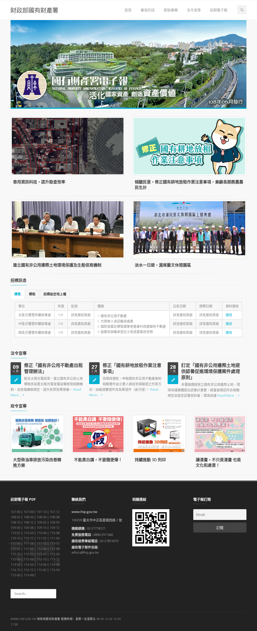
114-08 (54, 564)
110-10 (15, 538)
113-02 (41, 554)
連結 (229, 314)
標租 (32, 294)
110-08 (54, 533)
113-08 (28, 559)
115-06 (15, 575)
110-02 (15, 533)
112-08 (54, 548)
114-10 (15, 569)
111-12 (54, 543)
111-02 (41, 538)
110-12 (28, 538)
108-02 (15, 517)
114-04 (28, 564)
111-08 (28, 543)
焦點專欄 (171, 10)
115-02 (41, 569)
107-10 (41, 511)
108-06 (41, 517)
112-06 (41, 548)
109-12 (54, 527)
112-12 (28, 554)
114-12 (28, 569)
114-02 (15, 564)
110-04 (28, 533)
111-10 (41, 543)
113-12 (54, 559)
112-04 (28, 548)
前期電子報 (218, 10)
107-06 (15, 511)
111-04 (54, 538)
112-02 (15, 548)
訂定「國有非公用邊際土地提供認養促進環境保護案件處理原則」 (210, 371)
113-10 (41, 559)
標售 (17, 294)
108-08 (54, 517)
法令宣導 (194, 10)
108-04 (28, 517)
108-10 (15, 522)
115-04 (54, 569)
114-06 (41, 564)
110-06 (41, 533)
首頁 (128, 10)
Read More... (226, 395)
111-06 (15, 543)
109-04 (54, 522)
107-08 (28, 511)
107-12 (54, 511)
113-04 (54, 554)
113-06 (15, 559)
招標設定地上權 (54, 294)
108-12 (28, 522)
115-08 (28, 575)
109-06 (15, 527)
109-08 (28, 527)
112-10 (15, 554)
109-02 (41, 522)
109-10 (41, 527)
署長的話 (148, 10)
